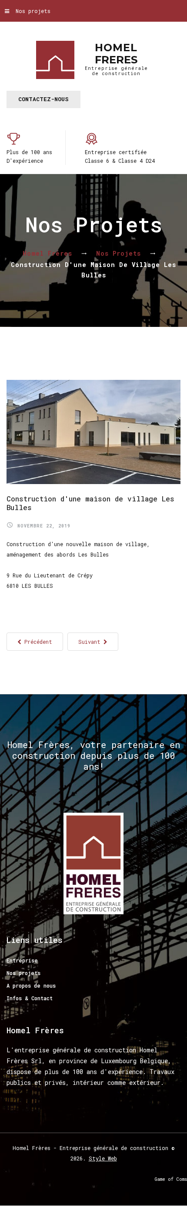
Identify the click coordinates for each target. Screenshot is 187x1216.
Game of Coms (171, 1179)
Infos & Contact (30, 998)
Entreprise (22, 960)
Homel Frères (47, 253)
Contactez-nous (43, 99)
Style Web (103, 1158)
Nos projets (33, 10)
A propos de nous (31, 985)
